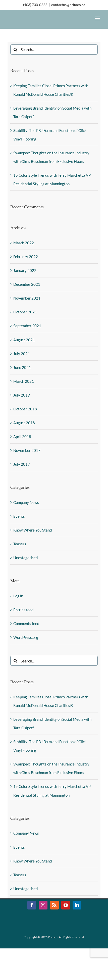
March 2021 (23, 381)
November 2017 (26, 450)
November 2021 (26, 298)
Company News (26, 502)
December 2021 (26, 284)
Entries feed (23, 609)
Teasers (19, 544)
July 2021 (21, 353)
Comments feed (26, 623)
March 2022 (23, 243)
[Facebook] (31, 905)
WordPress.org (25, 637)
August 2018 (24, 422)
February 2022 (25, 256)
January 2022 (24, 270)
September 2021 (27, 325)
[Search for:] (54, 49)
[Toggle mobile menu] (97, 18)
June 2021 (22, 367)
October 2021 (25, 312)
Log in (18, 596)
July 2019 (21, 395)
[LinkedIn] (77, 905)
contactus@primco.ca (68, 5)
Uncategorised (25, 557)
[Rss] (54, 905)
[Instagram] (43, 905)
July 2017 (21, 464)
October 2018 (25, 409)
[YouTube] (65, 905)
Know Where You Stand (32, 530)
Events (19, 516)
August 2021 (24, 340)
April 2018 (22, 436)
